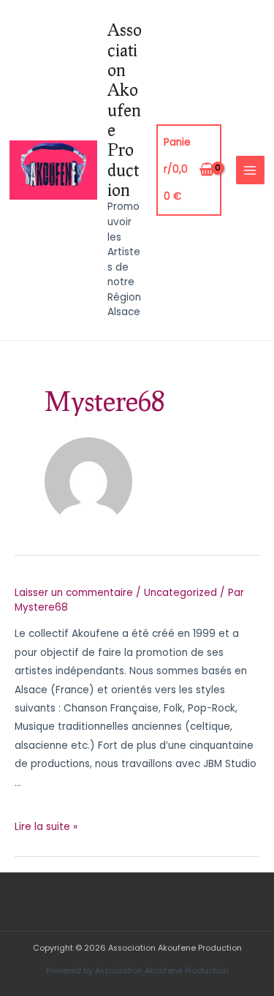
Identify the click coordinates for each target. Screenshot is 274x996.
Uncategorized (180, 593)
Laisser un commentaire (74, 593)
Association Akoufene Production (124, 109)
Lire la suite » (46, 827)
